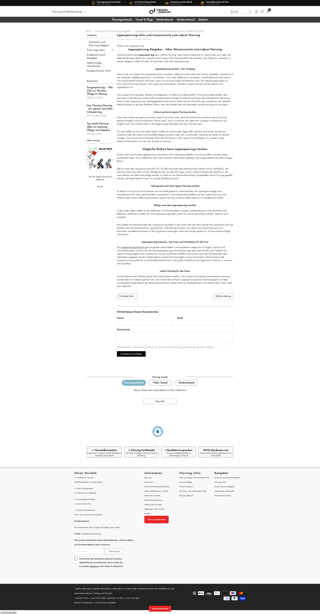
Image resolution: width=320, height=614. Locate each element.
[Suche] (241, 12)
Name (120, 318)
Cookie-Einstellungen (8, 613)
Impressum (94, 566)
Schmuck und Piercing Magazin (113, 31)
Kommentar (123, 329)
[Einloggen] (256, 11)
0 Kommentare (147, 39)
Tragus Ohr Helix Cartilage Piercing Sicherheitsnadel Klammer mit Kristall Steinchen (87, 179)
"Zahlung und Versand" (102, 593)
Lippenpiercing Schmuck (132, 247)
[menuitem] (100, 44)
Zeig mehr (160, 401)
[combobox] (239, 12)
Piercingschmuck (134, 382)
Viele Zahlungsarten (85, 488)
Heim (89, 31)
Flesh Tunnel (160, 382)
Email (180, 318)
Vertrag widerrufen (160, 609)
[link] (104, 452)
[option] (87, 168)
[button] (113, 159)
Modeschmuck (186, 382)
